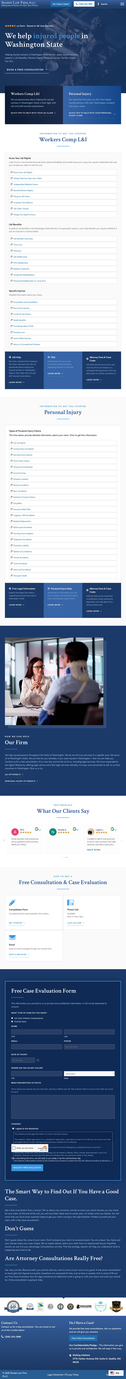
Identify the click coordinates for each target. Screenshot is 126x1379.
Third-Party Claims (21, 460)
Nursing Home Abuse (22, 454)
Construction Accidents (23, 448)
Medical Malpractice (22, 521)
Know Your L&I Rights (22, 172)
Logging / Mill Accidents (24, 515)
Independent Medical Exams (25, 184)
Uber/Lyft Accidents (22, 569)
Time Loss (17, 244)
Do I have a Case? (61, 3)
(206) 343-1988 (85, 3)
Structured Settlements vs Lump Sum (29, 280)
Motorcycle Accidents (22, 527)
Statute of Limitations (22, 551)
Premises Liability (21, 545)
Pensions (17, 250)
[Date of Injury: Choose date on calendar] (37, 1060)
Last (65, 1036)
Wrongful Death (20, 575)
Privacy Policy (72, 1374)
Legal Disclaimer (55, 1374)
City (13, 1078)
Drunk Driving (19, 473)
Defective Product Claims (24, 497)
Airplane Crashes (20, 479)
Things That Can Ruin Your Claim (27, 178)
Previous (4, 840)
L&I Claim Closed (20, 208)
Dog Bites (17, 503)
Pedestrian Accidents (22, 539)
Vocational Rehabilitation (24, 274)
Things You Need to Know (24, 214)
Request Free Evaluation (27, 1167)
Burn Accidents (20, 491)
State (66, 1078)
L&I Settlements (20, 256)
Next (121, 840)
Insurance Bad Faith (21, 509)
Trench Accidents (20, 557)
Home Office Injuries (22, 338)
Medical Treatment (21, 268)
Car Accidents (19, 442)
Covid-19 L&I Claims (22, 314)
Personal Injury (20, 1021)
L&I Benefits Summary (23, 238)
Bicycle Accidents (21, 485)
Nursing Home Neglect (23, 533)
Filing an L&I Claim (21, 196)
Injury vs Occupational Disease (26, 344)
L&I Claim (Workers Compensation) (28, 1018)
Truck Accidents (20, 563)
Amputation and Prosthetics (25, 302)
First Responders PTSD (23, 326)
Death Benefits (19, 320)
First (13, 1036)
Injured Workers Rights (23, 190)
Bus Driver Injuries (21, 308)
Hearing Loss (19, 332)
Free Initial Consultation (83, 1338)
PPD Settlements (20, 262)
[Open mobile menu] (122, 4)
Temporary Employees (23, 466)
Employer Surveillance (23, 202)
